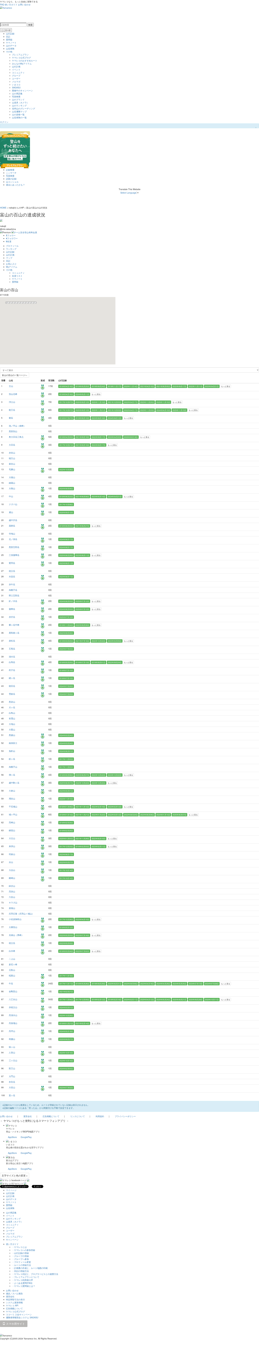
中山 (11, 496)
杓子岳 (12, 670)
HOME (3, 207)
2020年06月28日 (195, 999)
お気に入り (11, 263)
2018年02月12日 (98, 999)
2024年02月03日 (66, 1068)
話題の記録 (11, 178)
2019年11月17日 (115, 386)
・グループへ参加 (20, 1258)
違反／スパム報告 (14, 1293)
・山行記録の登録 (20, 1252)
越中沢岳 (13, 520)
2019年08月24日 (98, 386)
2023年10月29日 (66, 1015)
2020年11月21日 (98, 410)
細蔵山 (12, 482)
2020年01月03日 (66, 838)
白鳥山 (12, 712)
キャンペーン (12, 1239)
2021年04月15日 (147, 386)
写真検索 (16, 96)
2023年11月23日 (147, 410)
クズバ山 (13, 504)
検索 (30, 24)
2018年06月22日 (66, 496)
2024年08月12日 (115, 418)
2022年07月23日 (66, 649)
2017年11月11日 (66, 983)
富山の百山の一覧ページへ (14, 375)
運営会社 (27, 1116)
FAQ (2, 4)
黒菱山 (12, 735)
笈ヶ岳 (12, 1095)
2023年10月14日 (66, 1052)
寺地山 (12, 533)
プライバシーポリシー (125, 1116)
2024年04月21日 (115, 496)
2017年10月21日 (66, 445)
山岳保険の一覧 (19, 117)
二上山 (12, 958)
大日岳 (12, 444)
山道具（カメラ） (20, 102)
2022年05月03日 (66, 935)
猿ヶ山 (12, 1046)
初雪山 (12, 718)
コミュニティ (18, 72)
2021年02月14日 (82, 1023)
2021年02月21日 (66, 991)
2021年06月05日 (163, 386)
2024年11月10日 (66, 798)
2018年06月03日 (66, 526)
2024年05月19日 (66, 1031)
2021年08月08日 (82, 496)
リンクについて (77, 1116)
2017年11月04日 (66, 999)
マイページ (11, 1190)
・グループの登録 (20, 1255)
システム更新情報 (14, 1302)
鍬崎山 (12, 877)
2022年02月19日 (98, 806)
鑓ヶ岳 (12, 677)
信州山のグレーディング (23, 108)
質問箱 (9, 39)
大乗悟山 (13, 927)
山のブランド (18, 99)
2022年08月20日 (131, 814)
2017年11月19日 (66, 975)
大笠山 (12, 1087)
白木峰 (12, 950)
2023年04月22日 (115, 437)
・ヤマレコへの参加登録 (23, 1249)
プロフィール (12, 245)
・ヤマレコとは (19, 1247)
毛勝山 (12, 469)
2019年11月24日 (66, 625)
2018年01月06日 (66, 806)
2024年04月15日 (163, 410)
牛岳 (11, 983)
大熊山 (12, 488)
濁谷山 (12, 798)
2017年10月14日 (66, 870)
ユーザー (16, 78)
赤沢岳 (12, 616)
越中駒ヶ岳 (14, 782)
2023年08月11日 (82, 555)
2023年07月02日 (66, 1087)
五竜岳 (12, 648)
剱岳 (11, 417)
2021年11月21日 (82, 814)
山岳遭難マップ (19, 111)
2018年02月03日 (82, 846)
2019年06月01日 (98, 662)
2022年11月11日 (195, 386)
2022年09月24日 (115, 662)
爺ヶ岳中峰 (14, 624)
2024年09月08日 (66, 488)
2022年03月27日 (66, 862)
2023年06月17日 (66, 854)
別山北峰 (13, 393)
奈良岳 (12, 1081)
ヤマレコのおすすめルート (24, 60)
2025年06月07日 (179, 814)
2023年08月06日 (147, 814)
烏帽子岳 (13, 589)
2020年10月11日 (212, 999)
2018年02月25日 (66, 822)
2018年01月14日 (66, 814)
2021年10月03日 (115, 402)
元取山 (12, 969)
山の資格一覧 (18, 114)
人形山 (12, 1052)
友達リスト (17, 275)
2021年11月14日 (82, 806)
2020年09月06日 (131, 983)
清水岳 (12, 656)
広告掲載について (51, 1116)
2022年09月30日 (82, 625)
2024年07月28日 (212, 983)
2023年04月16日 (147, 983)
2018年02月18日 (115, 999)
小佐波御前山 (15, 919)
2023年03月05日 (115, 641)
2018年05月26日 (82, 983)
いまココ (16, 84)
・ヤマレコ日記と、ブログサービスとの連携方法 (35, 1273)
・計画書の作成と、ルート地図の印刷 (30, 1267)
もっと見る (225, 386)
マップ (9, 257)
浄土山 (12, 401)
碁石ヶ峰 (13, 964)
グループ (16, 75)
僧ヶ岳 (12, 774)
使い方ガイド (11, 4)
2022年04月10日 (82, 919)
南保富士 (13, 742)
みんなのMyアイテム (22, 63)
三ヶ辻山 (13, 1060)
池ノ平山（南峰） (17, 425)
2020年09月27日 (66, 1039)
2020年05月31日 (115, 983)
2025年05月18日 (131, 437)
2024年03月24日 (66, 735)
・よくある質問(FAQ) (22, 1282)
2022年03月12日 (115, 814)
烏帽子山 (13, 766)
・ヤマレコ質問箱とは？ (23, 1285)
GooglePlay (26, 1137)
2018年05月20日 (66, 662)
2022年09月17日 (179, 386)
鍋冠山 (12, 830)
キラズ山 (13, 902)
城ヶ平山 (13, 814)
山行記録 (10, 33)
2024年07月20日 (66, 686)
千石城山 (13, 806)
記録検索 (10, 169)
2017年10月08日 (66, 504)
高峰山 (12, 822)
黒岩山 (12, 701)
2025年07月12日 (82, 601)
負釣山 (12, 750)
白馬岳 (12, 662)
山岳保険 (10, 48)
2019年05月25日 (82, 386)
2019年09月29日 (98, 983)
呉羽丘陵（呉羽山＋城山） (21, 913)
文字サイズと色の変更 (14, 1175)
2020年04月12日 (147, 999)
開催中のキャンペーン (22, 90)
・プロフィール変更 (21, 1261)
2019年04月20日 (66, 437)
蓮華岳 (12, 608)
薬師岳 (12, 525)
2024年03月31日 (66, 1007)
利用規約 (100, 1116)
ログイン (4, 121)
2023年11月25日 (147, 402)
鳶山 (11, 512)
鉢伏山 (12, 885)
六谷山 (12, 896)
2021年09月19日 (82, 437)
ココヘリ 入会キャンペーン (19, 1314)
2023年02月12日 (115, 806)
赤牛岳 (12, 584)
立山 (11, 386)
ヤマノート (11, 42)
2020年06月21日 (179, 999)
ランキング (11, 248)
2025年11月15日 (163, 402)
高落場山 (13, 1023)
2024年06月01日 (66, 751)
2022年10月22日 (98, 775)
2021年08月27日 (82, 526)
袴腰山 (12, 1038)
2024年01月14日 (163, 814)
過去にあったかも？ (15, 184)
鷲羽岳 (12, 562)
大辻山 (12, 838)
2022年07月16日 (82, 935)
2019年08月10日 (82, 418)
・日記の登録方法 (20, 1270)
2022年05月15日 (98, 838)
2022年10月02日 (98, 641)
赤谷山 (12, 452)
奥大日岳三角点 (16, 436)
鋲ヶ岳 (12, 758)
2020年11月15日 (98, 402)
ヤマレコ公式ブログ (21, 57)
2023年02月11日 (98, 846)
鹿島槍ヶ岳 (14, 632)
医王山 (12, 1068)
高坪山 (12, 1031)
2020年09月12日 (82, 402)
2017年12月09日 (82, 999)
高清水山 (13, 1015)
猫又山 (12, 458)
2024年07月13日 (195, 983)
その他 (9, 51)
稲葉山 (12, 975)
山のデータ (11, 45)
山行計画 (16, 66)
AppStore (12, 1137)
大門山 (12, 1076)
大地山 (12, 723)
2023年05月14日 (98, 496)
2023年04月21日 (212, 386)
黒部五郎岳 (14, 547)
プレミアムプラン (20, 54)
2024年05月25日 (179, 983)
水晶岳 (12, 576)
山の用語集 (17, 93)
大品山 (12, 869)
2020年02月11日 (131, 999)
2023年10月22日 (115, 775)
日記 (8, 36)
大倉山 (12, 790)
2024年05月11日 (82, 394)
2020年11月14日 (131, 386)
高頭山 (12, 891)
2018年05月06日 (66, 775)
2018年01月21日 (66, 1023)
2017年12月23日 (66, 846)
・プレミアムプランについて (25, 1276)
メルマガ (16, 81)
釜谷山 (12, 463)
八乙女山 (13, 999)
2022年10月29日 (66, 469)
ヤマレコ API (12, 1305)
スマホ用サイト (15, 1323)
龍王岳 (12, 409)
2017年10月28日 (66, 919)
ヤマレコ (10, 1128)
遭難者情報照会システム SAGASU (22, 1317)
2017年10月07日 (66, 402)
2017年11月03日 (66, 759)
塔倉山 (12, 854)
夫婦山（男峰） (16, 934)
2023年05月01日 (66, 791)
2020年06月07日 (82, 775)
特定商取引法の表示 (15, 1299)
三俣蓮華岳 (14, 554)
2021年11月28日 (82, 838)
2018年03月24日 (66, 951)
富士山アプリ (12, 1160)
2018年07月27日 (66, 418)
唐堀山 (12, 908)
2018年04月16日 (66, 386)
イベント (16, 69)
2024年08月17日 (66, 539)
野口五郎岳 (14, 595)
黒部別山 (13, 431)
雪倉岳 (12, 693)
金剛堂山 (13, 991)
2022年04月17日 (131, 402)
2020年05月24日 (163, 999)
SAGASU (16, 87)
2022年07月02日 (82, 951)
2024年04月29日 (163, 983)
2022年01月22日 (98, 814)
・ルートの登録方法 (21, 1264)
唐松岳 (12, 640)
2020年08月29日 (66, 555)
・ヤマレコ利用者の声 (22, 1279)
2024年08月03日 (66, 601)
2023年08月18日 (98, 418)
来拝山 (12, 846)
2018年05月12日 (66, 927)
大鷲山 (12, 729)
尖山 (11, 862)
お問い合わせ (24, 4)
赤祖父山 (13, 1007)
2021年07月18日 (82, 641)
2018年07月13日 (82, 662)
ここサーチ (6, 30)
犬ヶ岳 (12, 707)
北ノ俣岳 (13, 539)
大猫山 (12, 477)
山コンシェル (12, 181)
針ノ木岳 (13, 600)
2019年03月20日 (66, 641)
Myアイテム (11, 266)
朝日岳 (12, 685)
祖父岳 (12, 570)
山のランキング (19, 105)
